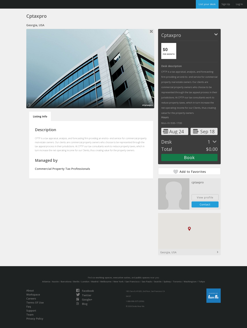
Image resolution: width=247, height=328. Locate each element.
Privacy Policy (34, 318)
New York (118, 281)
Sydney (167, 281)
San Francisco (132, 281)
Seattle (158, 281)
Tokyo (201, 281)
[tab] (168, 51)
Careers (31, 298)
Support (31, 310)
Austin (55, 281)
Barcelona (66, 281)
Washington (190, 281)
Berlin (76, 281)
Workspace (33, 294)
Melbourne (105, 281)
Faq (28, 306)
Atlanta (46, 281)
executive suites (121, 277)
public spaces (143, 277)
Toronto (177, 281)
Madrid (94, 281)
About (30, 290)
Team (30, 314)
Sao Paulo (147, 281)
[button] (189, 229)
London (85, 281)
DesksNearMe (20, 4)
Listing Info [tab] (40, 116)
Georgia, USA (168, 252)
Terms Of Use (35, 302)
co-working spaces (102, 277)
